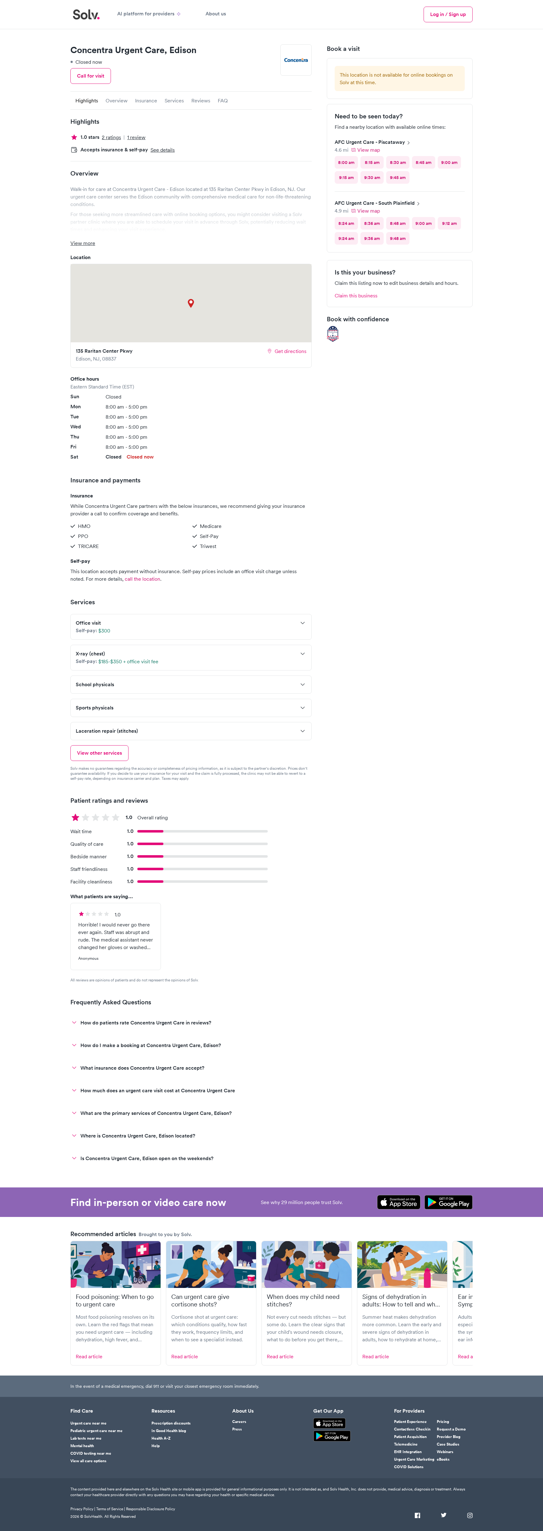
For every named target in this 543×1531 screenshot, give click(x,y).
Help (155, 1446)
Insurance (146, 100)
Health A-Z (161, 1438)
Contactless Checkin (412, 1429)
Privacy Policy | (82, 1509)
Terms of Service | (110, 1509)
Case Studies (448, 1444)
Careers (239, 1422)
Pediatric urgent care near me (96, 1431)
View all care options (88, 1461)
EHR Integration (408, 1452)
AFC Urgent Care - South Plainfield (375, 203)
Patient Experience (410, 1422)
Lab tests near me (85, 1438)
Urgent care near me (88, 1423)
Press (237, 1429)
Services (174, 100)
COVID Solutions (409, 1467)
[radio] (346, 162)
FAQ (223, 100)
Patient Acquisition (410, 1437)
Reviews (200, 100)
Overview (117, 100)
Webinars (445, 1452)
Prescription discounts (171, 1423)
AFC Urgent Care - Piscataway (370, 142)
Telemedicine (406, 1444)
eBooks (443, 1459)
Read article (89, 1356)
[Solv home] (86, 14)
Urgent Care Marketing (414, 1459)
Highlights (86, 100)
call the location (142, 579)
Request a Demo (451, 1429)
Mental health (82, 1446)
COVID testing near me (90, 1453)
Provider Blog (448, 1437)
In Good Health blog (168, 1431)
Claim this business (356, 295)
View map (368, 150)
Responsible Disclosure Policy (150, 1509)
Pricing (443, 1422)
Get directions (290, 351)
